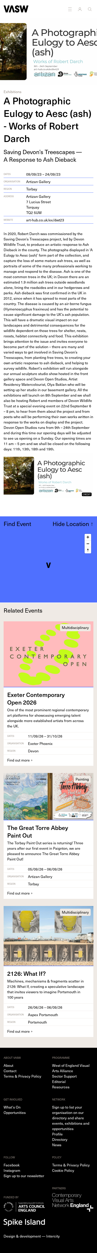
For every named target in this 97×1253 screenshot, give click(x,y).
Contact (10, 1070)
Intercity (53, 1236)
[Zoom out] (88, 543)
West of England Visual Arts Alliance (71, 1068)
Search (90, 9)
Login (80, 9)
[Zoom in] (88, 537)
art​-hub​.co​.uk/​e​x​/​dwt (45, 220)
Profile (57, 1134)
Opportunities (15, 1112)
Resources (60, 1086)
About (8, 1065)
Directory (59, 1139)
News (56, 1144)
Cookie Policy (63, 1170)
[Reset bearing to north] (88, 550)
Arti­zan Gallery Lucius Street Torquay (38, 204)
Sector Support (64, 1076)
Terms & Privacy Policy (22, 1076)
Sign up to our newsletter (24, 1175)
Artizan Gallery (38, 181)
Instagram (12, 1170)
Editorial (59, 1081)
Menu (70, 9)
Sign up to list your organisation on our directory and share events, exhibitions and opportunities (70, 1117)
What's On (12, 1107)
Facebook (12, 1165)
